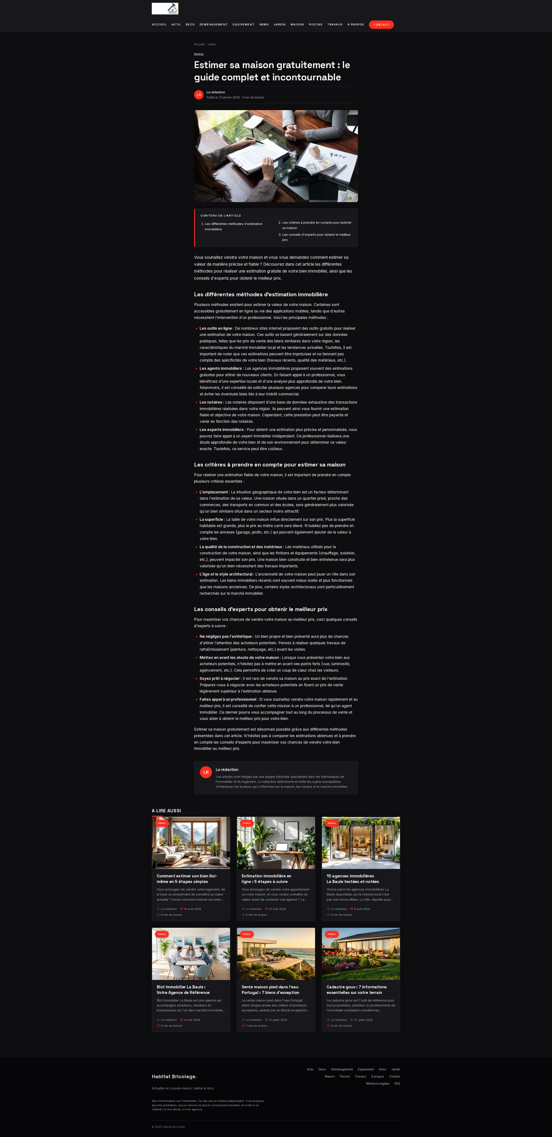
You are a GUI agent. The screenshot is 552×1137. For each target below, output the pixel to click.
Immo (264, 24)
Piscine (316, 24)
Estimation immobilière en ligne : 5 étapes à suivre (266, 878)
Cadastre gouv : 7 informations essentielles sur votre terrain (357, 989)
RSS (397, 1083)
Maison (297, 24)
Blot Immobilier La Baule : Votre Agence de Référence (183, 989)
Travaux (335, 24)
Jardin (280, 24)
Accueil (159, 24)
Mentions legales (377, 1083)
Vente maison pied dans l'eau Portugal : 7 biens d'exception (270, 989)
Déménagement (214, 24)
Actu (176, 24)
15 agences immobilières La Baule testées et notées (353, 878)
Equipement (244, 24)
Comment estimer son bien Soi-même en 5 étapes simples (187, 878)
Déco (190, 24)
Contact (381, 24)
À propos (356, 24)
